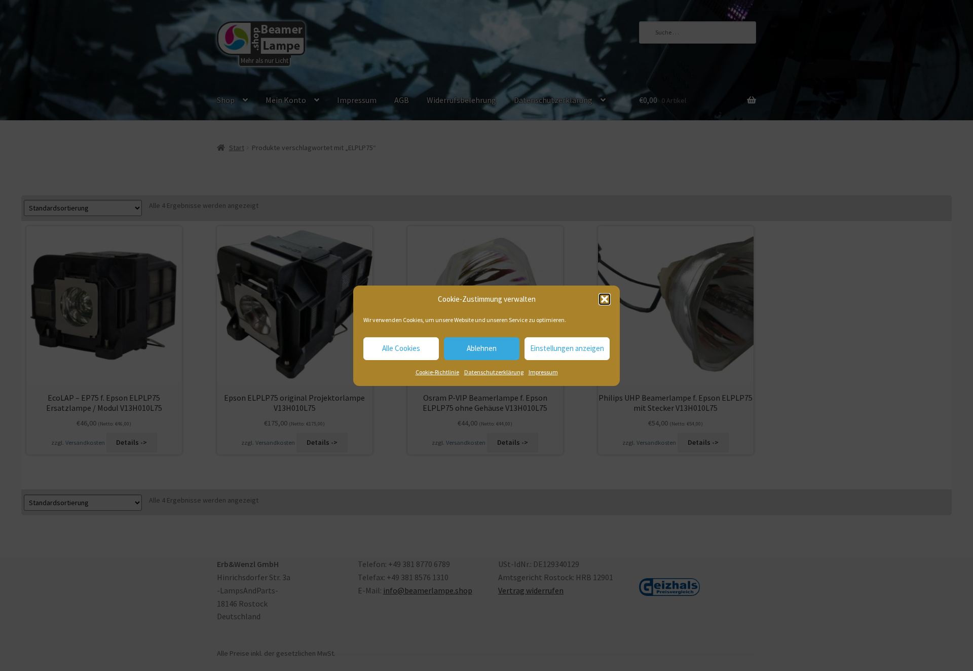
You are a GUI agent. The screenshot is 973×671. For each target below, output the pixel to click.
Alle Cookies (401, 348)
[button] (605, 299)
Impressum (543, 372)
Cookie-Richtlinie (437, 372)
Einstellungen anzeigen (567, 348)
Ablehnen (482, 348)
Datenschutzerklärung (493, 372)
